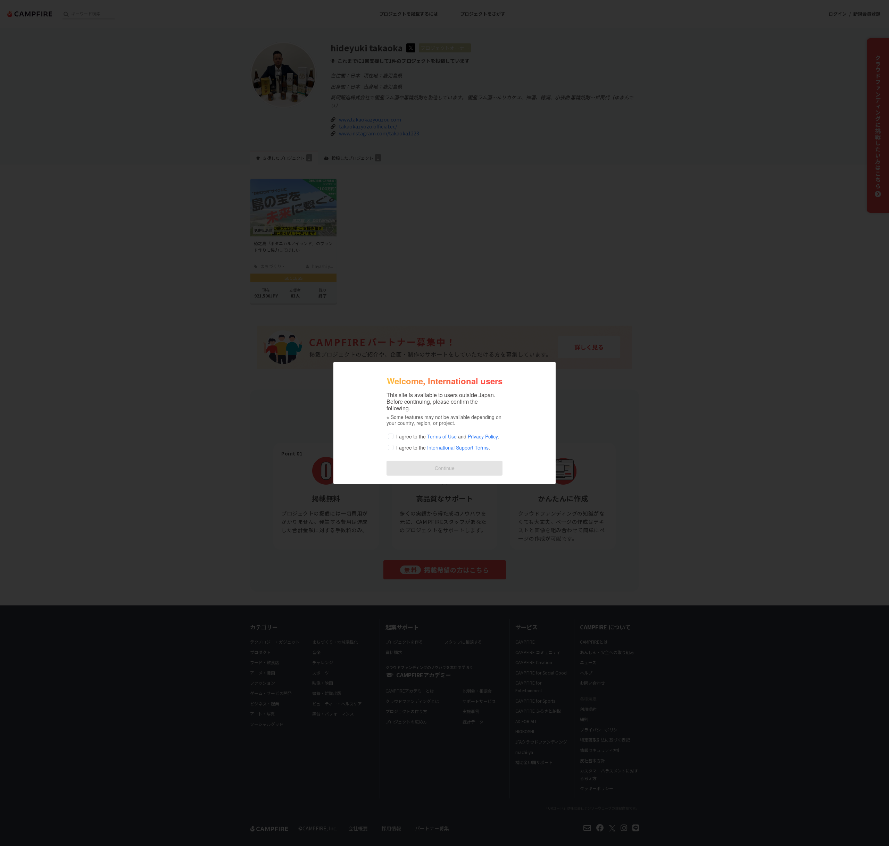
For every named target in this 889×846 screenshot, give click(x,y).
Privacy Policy (483, 436)
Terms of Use (442, 436)
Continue (445, 467)
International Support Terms (458, 447)
